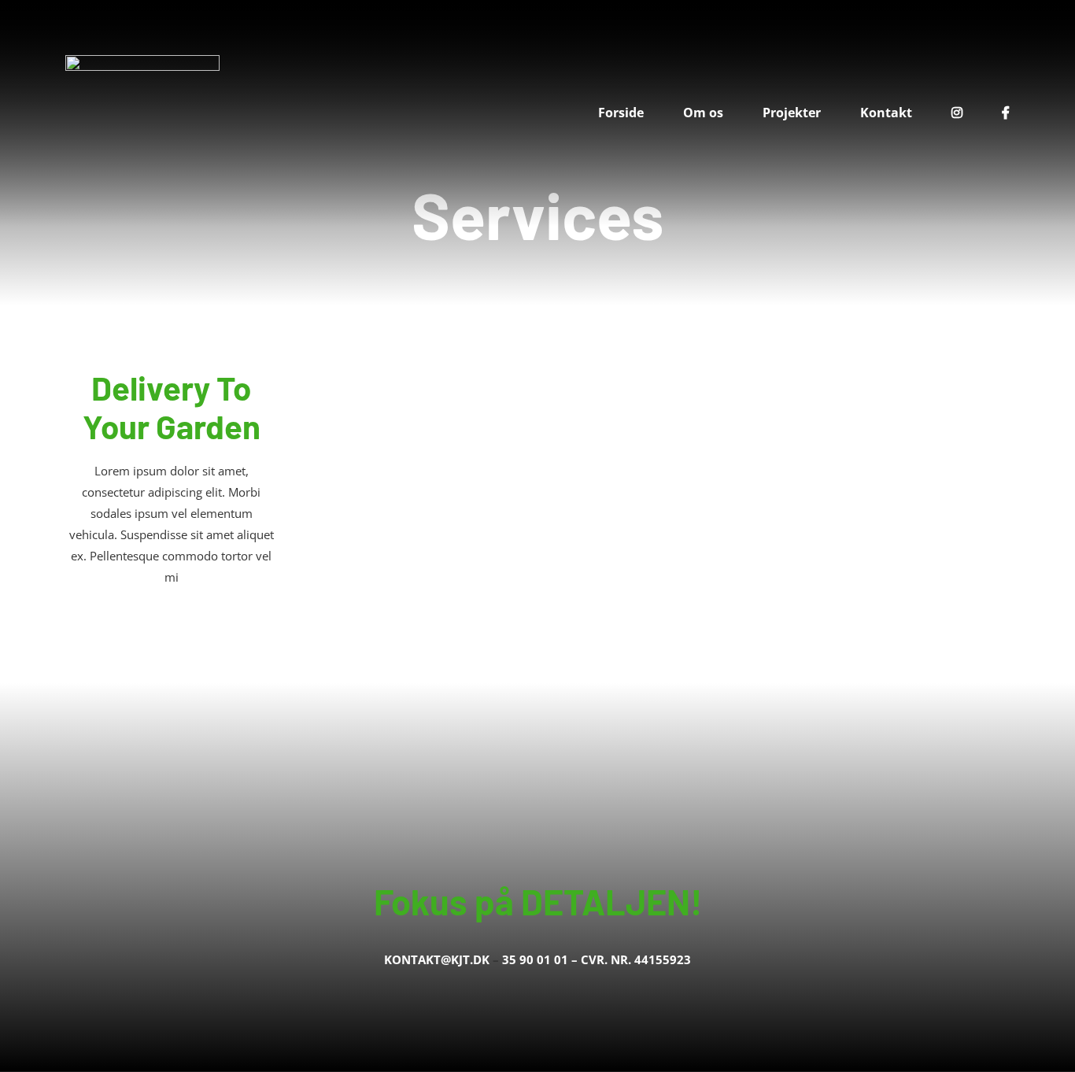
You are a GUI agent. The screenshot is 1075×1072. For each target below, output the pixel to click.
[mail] (550, 996)
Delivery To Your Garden (171, 406)
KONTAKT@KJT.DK (436, 959)
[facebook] (499, 996)
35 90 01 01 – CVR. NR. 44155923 (596, 959)
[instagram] (525, 996)
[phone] (575, 996)
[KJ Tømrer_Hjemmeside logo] (142, 60)
